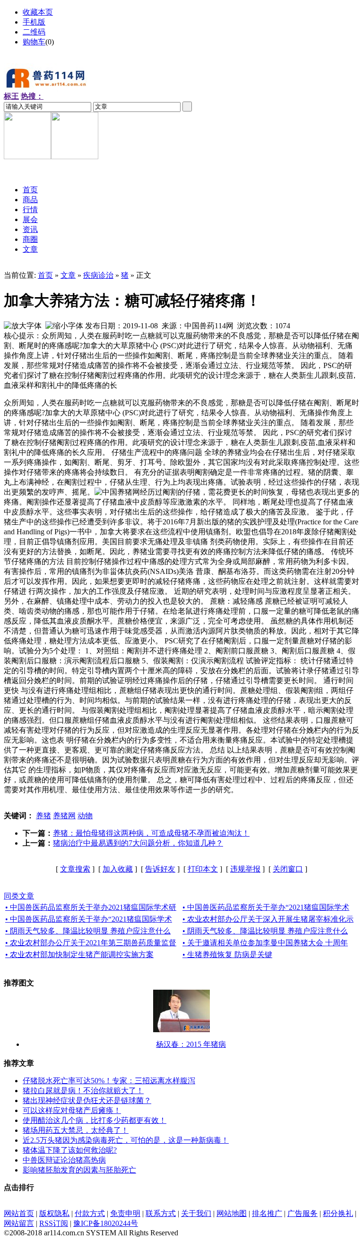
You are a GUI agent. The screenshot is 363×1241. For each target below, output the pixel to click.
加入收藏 (118, 869)
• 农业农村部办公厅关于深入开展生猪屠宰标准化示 (268, 919)
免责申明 (125, 1213)
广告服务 (302, 1213)
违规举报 (245, 869)
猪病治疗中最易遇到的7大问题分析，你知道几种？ (138, 843)
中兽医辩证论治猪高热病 (64, 1160)
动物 (85, 816)
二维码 (34, 32)
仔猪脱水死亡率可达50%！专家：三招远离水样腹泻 (109, 1081)
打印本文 (203, 869)
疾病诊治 (98, 275)
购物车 (34, 42)
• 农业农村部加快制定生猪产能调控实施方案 (79, 954)
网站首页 (19, 1213)
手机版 (34, 22)
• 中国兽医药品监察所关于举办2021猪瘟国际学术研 (90, 907)
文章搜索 (75, 869)
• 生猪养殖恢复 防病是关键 (227, 954)
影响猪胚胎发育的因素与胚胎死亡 (79, 1170)
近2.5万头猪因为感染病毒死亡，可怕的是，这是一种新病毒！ (126, 1140)
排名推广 (267, 1213)
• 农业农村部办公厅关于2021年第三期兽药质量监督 (90, 943)
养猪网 (64, 816)
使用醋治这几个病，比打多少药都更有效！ (94, 1120)
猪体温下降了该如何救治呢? (70, 1150)
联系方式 (161, 1213)
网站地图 (231, 1213)
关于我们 (196, 1213)
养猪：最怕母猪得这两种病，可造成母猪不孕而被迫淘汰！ (151, 833)
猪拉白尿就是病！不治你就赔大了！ (83, 1091)
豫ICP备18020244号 (105, 1223)
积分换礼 (338, 1213)
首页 (45, 275)
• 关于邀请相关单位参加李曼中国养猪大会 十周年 (265, 943)
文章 (68, 275)
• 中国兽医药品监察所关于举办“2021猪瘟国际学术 (265, 907)
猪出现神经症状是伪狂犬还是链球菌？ (87, 1100)
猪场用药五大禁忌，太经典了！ (76, 1130)
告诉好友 (160, 869)
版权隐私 (54, 1213)
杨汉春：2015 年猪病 (191, 1044)
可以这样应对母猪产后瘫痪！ (72, 1110)
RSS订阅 (53, 1223)
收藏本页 (38, 12)
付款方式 (90, 1213)
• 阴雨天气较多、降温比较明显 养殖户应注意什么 (88, 931)
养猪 (43, 816)
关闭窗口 (288, 869)
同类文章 (19, 896)
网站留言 (19, 1223)
